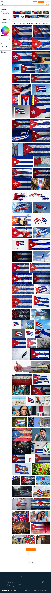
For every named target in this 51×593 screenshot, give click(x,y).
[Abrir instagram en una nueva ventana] (11, 590)
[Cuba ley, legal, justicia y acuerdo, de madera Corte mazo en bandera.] (21, 220)
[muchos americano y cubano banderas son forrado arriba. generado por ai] (20, 516)
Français (43, 581)
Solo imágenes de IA (5, 12)
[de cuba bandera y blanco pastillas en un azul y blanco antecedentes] (15, 100)
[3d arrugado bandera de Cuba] (42, 333)
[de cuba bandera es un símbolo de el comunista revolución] (28, 480)
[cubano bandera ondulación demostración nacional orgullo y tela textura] (22, 57)
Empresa (8, 580)
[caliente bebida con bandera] (41, 57)
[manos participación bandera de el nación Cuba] (21, 504)
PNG (24, 23)
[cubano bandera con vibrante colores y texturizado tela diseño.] (41, 43)
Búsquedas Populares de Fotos (22, 582)
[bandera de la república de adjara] (21, 354)
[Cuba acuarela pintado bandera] (20, 196)
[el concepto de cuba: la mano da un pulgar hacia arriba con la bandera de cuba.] (21, 367)
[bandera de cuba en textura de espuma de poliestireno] (19, 343)
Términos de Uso (35, 590)
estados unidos (45, 23)
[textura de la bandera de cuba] (42, 458)
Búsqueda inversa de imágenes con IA (9, 584)
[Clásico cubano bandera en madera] (40, 504)
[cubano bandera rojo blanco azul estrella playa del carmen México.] (26, 100)
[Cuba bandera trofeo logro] (21, 469)
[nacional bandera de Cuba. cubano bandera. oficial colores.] (22, 161)
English (43, 576)
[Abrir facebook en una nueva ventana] (10, 590)
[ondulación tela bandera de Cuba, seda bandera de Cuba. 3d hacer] (39, 244)
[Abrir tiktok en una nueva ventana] (15, 590)
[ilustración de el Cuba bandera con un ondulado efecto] (20, 268)
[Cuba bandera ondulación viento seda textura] (40, 268)
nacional (36, 23)
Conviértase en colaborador (32, 580)
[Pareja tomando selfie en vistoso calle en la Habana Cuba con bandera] (40, 516)
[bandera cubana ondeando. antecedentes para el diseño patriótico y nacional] (41, 173)
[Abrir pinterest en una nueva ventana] (14, 590)
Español (43, 577)
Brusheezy (8, 576)
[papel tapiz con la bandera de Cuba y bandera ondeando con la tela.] (21, 314)
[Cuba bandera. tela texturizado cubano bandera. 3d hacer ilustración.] (40, 124)
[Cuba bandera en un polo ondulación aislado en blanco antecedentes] (16, 324)
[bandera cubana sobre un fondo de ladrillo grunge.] (22, 43)
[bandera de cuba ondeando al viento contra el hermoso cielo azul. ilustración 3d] (40, 314)
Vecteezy (8, 577)
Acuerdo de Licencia (21, 576)
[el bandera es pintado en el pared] (22, 379)
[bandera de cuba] (18, 333)
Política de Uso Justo (45, 590)
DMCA (19, 577)
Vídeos (12, 1)
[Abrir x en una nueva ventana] (16, 590)
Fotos (8, 1)
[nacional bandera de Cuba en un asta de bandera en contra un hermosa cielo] (41, 256)
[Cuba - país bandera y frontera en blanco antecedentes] (39, 196)
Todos (3, 11)
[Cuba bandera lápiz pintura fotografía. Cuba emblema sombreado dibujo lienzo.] (31, 343)
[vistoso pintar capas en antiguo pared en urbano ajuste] (42, 161)
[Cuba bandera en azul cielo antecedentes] (41, 232)
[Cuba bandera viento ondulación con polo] (41, 301)
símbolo (40, 23)
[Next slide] (48, 23)
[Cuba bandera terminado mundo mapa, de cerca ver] (43, 480)
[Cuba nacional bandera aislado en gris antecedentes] (21, 111)
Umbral (2, 39)
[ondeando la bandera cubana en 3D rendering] (40, 111)
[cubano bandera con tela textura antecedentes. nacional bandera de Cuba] (21, 78)
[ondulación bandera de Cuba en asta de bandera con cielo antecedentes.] (16, 68)
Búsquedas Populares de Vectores (22, 580)
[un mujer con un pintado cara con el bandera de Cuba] (21, 411)
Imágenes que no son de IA (5, 14)
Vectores (5, 1)
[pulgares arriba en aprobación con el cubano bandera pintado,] (22, 232)
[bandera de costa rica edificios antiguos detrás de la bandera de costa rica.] (41, 491)
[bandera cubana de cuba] (17, 149)
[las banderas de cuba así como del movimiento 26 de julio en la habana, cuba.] (41, 207)
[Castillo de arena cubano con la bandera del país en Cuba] (19, 401)
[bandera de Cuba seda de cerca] (22, 278)
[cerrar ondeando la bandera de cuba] (42, 100)
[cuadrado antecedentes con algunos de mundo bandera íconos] (30, 539)
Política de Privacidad (40, 590)
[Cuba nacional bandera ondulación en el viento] (40, 78)
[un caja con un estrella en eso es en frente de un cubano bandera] (40, 411)
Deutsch (43, 580)
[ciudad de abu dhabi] (43, 343)
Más (20, 1)
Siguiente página (31, 549)
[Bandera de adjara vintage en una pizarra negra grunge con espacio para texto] (16, 480)
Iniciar (47, 1)
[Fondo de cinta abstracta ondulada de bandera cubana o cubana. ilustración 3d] (22, 136)
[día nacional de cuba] (29, 333)
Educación (8, 581)
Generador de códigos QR (10, 586)
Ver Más (46, 16)
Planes (31, 1)
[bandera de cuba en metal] (21, 184)
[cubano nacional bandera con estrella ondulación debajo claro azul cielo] (41, 89)
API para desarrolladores (10, 582)
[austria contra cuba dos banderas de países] (40, 220)
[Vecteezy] (2, 2)
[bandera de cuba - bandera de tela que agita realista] (22, 173)
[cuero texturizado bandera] (41, 278)
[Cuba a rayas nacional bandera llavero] (30, 458)
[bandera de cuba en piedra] (28, 68)
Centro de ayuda (32, 576)
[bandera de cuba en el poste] (42, 324)
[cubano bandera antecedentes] (22, 434)
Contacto (31, 577)
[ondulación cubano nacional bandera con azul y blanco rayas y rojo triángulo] (41, 379)
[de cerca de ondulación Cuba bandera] (21, 89)
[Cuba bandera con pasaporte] (42, 401)
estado (32, 23)
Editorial (16, 1)
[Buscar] (46, 4)
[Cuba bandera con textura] (41, 136)
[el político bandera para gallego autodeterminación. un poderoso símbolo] (27, 324)
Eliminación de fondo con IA (10, 585)
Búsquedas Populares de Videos (22, 584)
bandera (28, 23)
